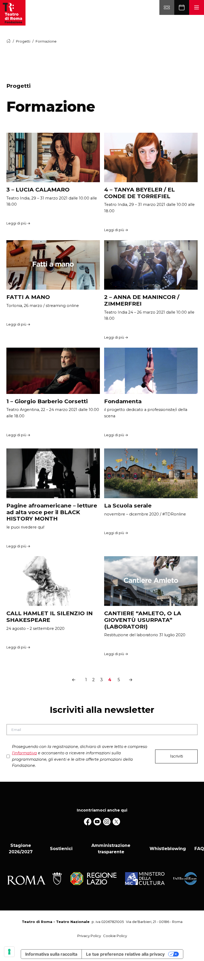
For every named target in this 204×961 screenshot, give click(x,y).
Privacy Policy (89, 936)
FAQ (199, 848)
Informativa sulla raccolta (51, 954)
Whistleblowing (168, 848)
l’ (24, 753)
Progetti (23, 41)
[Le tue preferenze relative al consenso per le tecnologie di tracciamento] (9, 952)
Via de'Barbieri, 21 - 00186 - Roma (154, 922)
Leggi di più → (18, 223)
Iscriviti (176, 756)
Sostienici (61, 848)
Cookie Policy (115, 936)
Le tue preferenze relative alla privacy (125, 954)
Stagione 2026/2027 (21, 848)
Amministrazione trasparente (110, 848)
